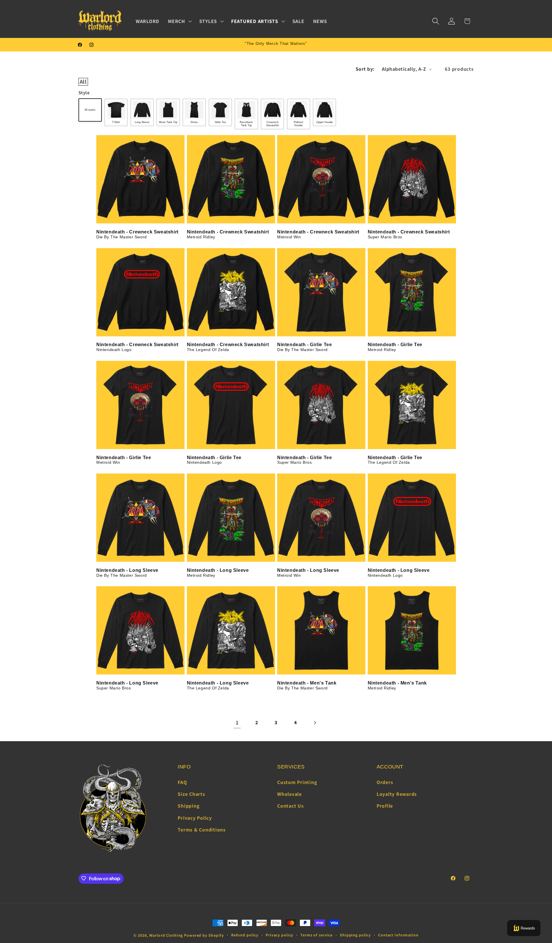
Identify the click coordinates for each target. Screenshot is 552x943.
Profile (385, 806)
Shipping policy (355, 935)
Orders (385, 782)
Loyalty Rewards (397, 794)
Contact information (398, 935)
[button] (179, 21)
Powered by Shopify (204, 935)
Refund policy (244, 935)
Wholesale (289, 794)
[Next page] (315, 723)
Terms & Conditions (202, 829)
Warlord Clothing (166, 935)
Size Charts (191, 794)
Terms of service (316, 935)
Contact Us (290, 806)
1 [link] (237, 722)
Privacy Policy (195, 817)
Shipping (188, 806)
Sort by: (365, 69)
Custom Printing (297, 782)
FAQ (182, 782)
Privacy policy (279, 935)
